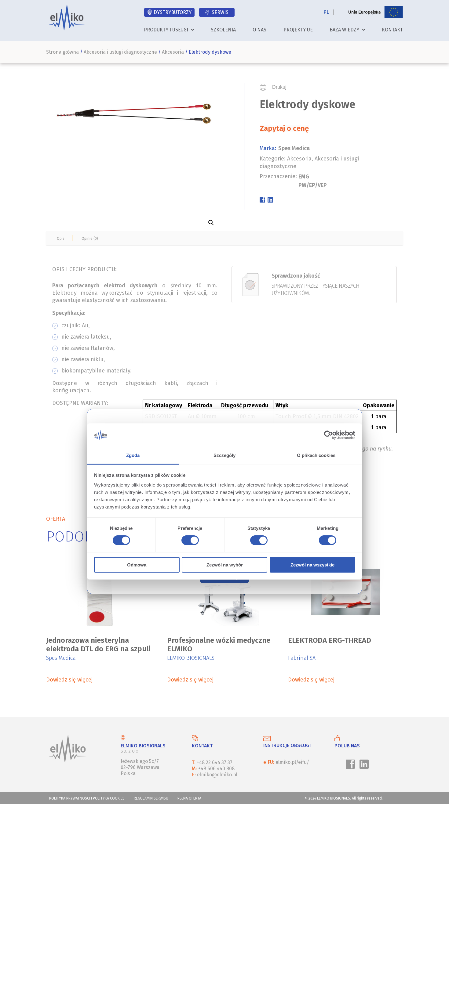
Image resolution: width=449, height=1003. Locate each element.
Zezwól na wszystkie (312, 564)
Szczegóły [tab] (225, 455)
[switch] (189, 541)
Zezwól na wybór (224, 564)
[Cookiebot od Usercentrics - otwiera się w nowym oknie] (328, 435)
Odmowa (136, 564)
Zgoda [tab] (133, 455)
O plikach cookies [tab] (316, 455)
